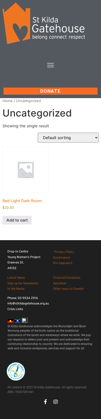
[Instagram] (55, 401)
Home (7, 101)
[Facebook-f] (45, 401)
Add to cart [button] (17, 220)
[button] (50, 65)
